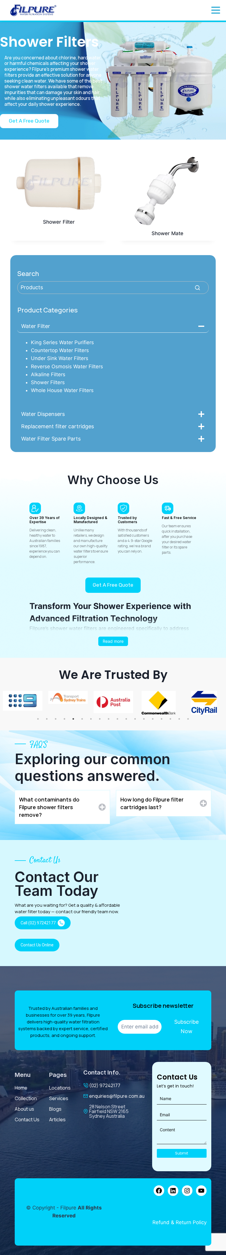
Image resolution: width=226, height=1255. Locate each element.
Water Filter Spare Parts (51, 439)
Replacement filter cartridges (57, 426)
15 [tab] (161, 719)
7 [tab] (91, 719)
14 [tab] (153, 719)
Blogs (55, 1109)
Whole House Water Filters (62, 390)
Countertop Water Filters (60, 350)
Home (21, 1088)
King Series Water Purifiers (62, 342)
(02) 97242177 (104, 1085)
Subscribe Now (186, 1026)
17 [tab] (179, 719)
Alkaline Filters (48, 374)
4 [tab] (64, 719)
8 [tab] (100, 719)
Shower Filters (48, 382)
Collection (26, 1098)
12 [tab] (135, 719)
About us (24, 1109)
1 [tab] (38, 719)
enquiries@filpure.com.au (116, 1096)
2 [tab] (47, 719)
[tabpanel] (58, 697)
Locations (60, 1088)
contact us (27, 1119)
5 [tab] (73, 719)
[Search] (197, 287)
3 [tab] (56, 719)
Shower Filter (59, 222)
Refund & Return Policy (179, 1222)
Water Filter (35, 326)
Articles (57, 1119)
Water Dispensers (43, 414)
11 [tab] (126, 719)
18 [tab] (188, 719)
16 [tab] (170, 719)
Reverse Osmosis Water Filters (67, 366)
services (58, 1098)
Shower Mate (167, 233)
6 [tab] (82, 719)
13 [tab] (144, 719)
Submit (181, 1153)
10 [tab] (117, 719)
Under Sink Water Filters (59, 358)
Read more (113, 641)
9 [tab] (109, 719)
